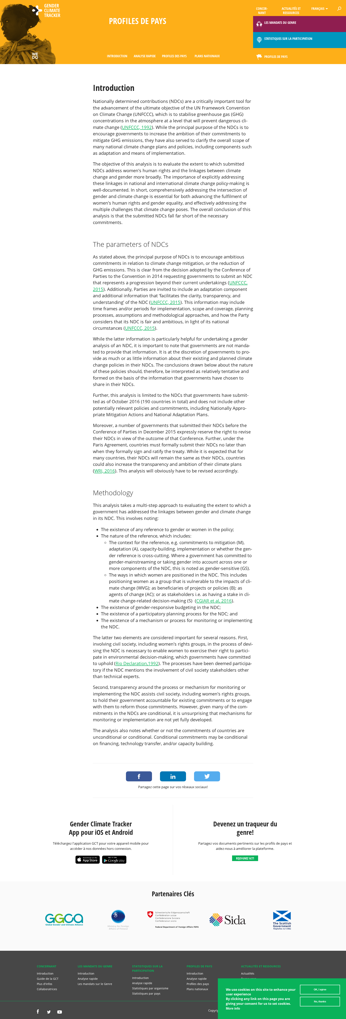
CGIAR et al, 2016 (214, 601)
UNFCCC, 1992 (137, 127)
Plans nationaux (207, 56)
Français (317, 8)
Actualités (247, 973)
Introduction (117, 56)
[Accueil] (46, 11)
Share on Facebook (139, 776)
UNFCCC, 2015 (165, 302)
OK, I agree (320, 989)
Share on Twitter (207, 776)
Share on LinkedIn (173, 776)
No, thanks (320, 1001)
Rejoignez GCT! (245, 858)
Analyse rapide (145, 56)
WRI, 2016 (104, 471)
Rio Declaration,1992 (137, 663)
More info (233, 1008)
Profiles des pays (174, 56)
